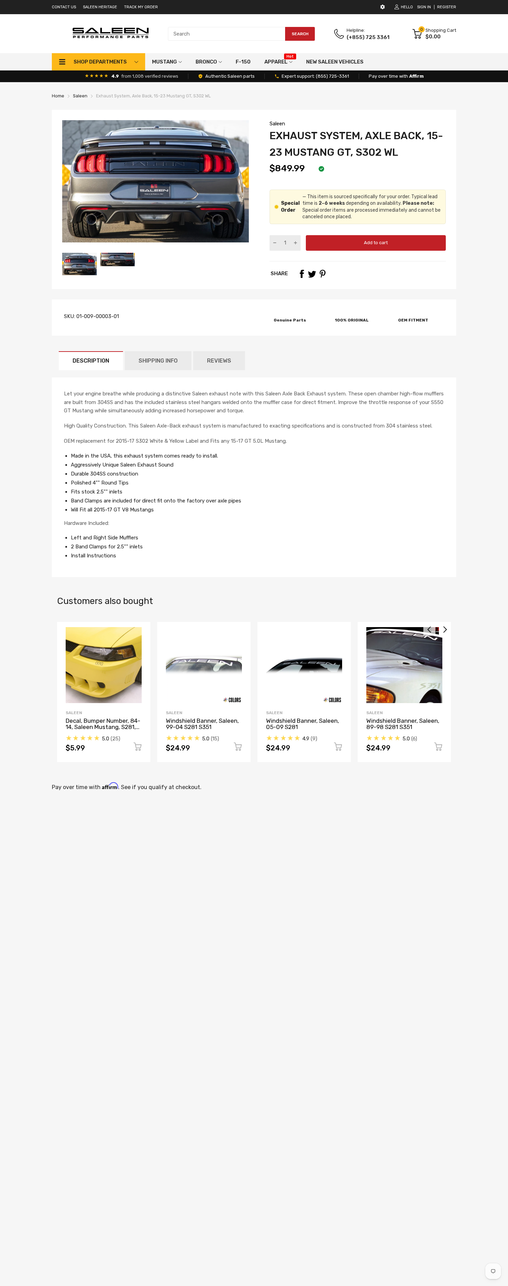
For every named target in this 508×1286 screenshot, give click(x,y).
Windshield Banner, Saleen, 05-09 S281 (302, 724)
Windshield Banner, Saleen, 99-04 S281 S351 (202, 724)
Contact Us (64, 7)
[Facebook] (302, 274)
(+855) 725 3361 (368, 37)
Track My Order (141, 7)
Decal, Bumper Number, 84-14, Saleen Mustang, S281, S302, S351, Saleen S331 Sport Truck (103, 730)
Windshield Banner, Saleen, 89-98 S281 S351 (402, 724)
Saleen (277, 124)
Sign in (424, 7)
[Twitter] (312, 274)
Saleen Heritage (100, 7)
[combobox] (241, 34)
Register (446, 7)
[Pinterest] (322, 274)
